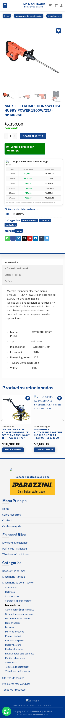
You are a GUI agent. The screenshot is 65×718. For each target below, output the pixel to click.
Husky (19, 231)
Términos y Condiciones (16, 554)
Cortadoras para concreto (18, 600)
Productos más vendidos (16, 684)
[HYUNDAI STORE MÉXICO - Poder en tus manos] (34, 5)
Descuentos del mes (13, 571)
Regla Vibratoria (13, 645)
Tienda (33, 705)
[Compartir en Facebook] (13, 238)
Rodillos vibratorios (15, 658)
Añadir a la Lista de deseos (22, 209)
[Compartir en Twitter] (18, 238)
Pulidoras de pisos (14, 640)
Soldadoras (11, 662)
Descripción (11, 262)
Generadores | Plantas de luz (19, 609)
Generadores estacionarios (19, 614)
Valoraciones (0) (13, 275)
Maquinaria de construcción (29, 16)
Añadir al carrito (33, 136)
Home (5, 508)
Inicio (6, 16)
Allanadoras (11, 587)
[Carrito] (56, 5)
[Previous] (7, 57)
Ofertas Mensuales (13, 678)
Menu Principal (20, 705)
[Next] (57, 57)
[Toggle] (61, 577)
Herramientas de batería (17, 618)
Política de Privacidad (14, 548)
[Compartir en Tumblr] (41, 238)
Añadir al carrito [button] (13, 450)
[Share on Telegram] (46, 238)
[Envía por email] (24, 238)
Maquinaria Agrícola (13, 576)
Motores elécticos (14, 631)
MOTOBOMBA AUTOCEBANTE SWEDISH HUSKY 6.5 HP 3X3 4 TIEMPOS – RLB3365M (48, 433)
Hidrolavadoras (13, 623)
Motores (9, 627)
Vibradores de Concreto (17, 671)
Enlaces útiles (45, 705)
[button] (6, 711)
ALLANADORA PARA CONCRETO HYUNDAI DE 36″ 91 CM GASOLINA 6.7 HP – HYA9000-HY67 (16, 433)
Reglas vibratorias (14, 649)
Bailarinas (10, 592)
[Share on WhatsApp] (7, 238)
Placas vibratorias (14, 636)
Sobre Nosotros (11, 514)
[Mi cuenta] (61, 5)
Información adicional (16, 268)
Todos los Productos (14, 689)
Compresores (12, 596)
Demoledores (54, 16)
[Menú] (5, 5)
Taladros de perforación (17, 667)
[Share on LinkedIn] (35, 238)
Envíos (8, 281)
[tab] (32, 262)
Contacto (7, 520)
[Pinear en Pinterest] (29, 238)
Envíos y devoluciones (15, 542)
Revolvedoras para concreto (19, 653)
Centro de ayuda (11, 526)
